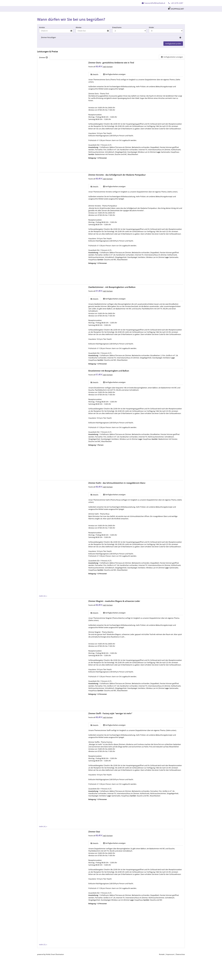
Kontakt (161, 954)
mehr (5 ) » (43, 944)
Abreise (78, 27)
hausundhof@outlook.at (155, 3)
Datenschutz (180, 954)
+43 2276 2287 (176, 3)
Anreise (42, 27)
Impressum (170, 954)
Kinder (151, 27)
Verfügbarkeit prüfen (173, 43)
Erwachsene (116, 27)
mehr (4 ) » (43, 596)
